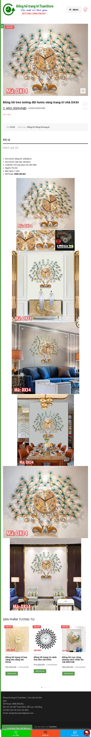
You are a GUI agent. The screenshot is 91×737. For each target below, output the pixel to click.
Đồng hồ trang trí (43, 127)
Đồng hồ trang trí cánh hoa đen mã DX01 (45, 658)
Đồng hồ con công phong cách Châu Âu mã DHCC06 (73, 659)
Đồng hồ (31, 127)
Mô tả (6, 139)
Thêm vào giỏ (11, 673)
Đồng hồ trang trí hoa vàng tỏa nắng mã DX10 (16, 659)
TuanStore (53, 727)
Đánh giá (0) (10, 147)
